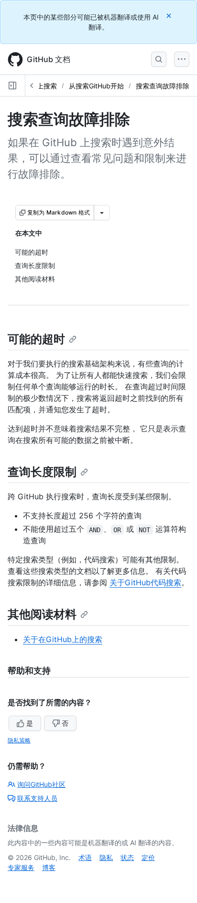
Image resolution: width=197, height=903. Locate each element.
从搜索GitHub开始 (96, 86)
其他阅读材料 (42, 614)
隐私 (106, 857)
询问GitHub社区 (41, 784)
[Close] (169, 15)
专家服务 (21, 867)
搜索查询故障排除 (162, 86)
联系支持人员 (37, 798)
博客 (48, 867)
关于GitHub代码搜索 (145, 582)
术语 (85, 857)
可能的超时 (36, 339)
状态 (127, 857)
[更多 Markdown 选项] (102, 212)
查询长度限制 (42, 472)
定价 (148, 857)
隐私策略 (19, 740)
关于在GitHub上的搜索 (62, 639)
